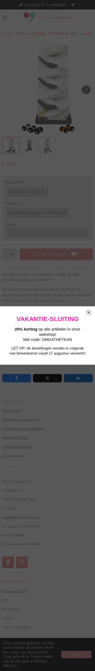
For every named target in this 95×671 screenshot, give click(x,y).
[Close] (88, 312)
